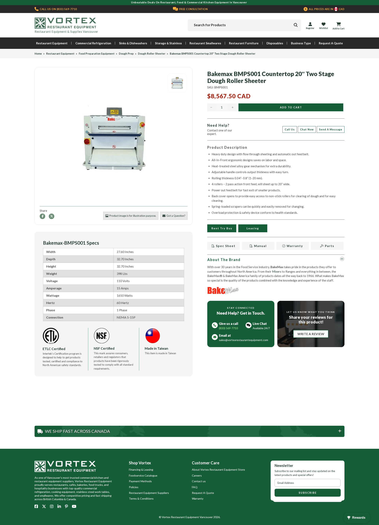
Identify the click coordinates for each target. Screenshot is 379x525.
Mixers (276, 271)
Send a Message (330, 129)
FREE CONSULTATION (193, 9)
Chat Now (307, 129)
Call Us (290, 129)
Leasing (253, 228)
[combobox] (244, 25)
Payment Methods (140, 481)
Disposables (274, 43)
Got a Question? (175, 215)
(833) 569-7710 (58, 9)
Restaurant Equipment (52, 43)
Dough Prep (126, 53)
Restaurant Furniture (244, 43)
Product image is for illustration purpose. (132, 215)
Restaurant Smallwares (205, 43)
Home (38, 53)
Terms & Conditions (141, 498)
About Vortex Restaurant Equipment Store (218, 469)
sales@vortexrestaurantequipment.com (243, 340)
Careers (197, 475)
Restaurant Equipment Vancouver (192, 517)
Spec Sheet (225, 246)
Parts (329, 246)
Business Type (301, 43)
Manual (259, 246)
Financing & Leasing (141, 469)
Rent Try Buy (221, 228)
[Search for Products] (295, 25)
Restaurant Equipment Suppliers (149, 492)
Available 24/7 (261, 328)
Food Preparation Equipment (96, 53)
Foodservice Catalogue (143, 475)
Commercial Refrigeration (93, 43)
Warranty (294, 246)
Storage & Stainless (168, 43)
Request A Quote (331, 43)
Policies (133, 487)
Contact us (199, 481)
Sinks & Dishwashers (133, 43)
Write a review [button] (310, 334)
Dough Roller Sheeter (151, 53)
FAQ (194, 487)
